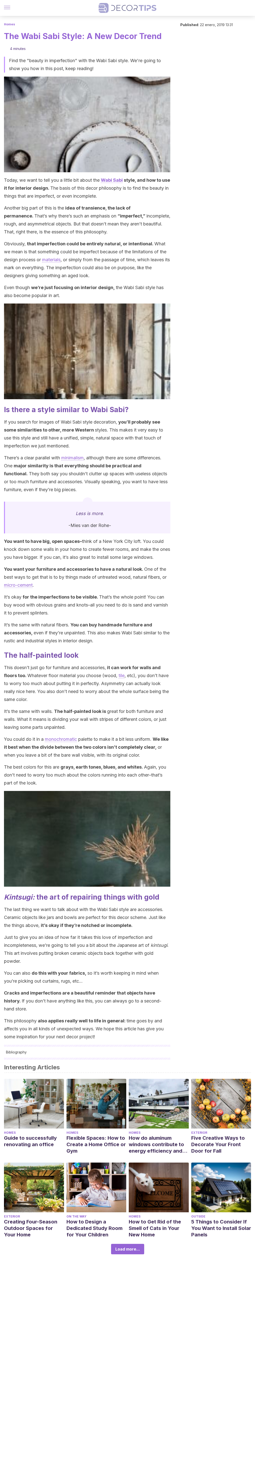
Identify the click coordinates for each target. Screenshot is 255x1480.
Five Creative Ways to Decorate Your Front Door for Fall (218, 1144)
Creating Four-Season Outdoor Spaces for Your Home (30, 1228)
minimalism (72, 457)
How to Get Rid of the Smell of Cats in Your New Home (155, 1228)
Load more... (127, 1249)
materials (51, 259)
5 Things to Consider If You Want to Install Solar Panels (221, 1228)
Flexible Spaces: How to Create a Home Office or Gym (96, 1144)
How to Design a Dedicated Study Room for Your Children (94, 1228)
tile (122, 675)
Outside (198, 1216)
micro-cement (18, 585)
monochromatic (61, 739)
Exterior (199, 1132)
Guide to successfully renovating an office (30, 1141)
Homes (9, 24)
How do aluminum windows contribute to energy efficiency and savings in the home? (156, 1144)
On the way (76, 1216)
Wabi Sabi (112, 180)
